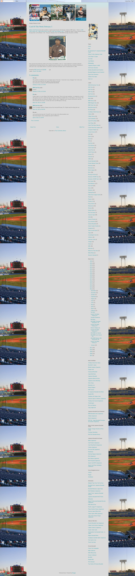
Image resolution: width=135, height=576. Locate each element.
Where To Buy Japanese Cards (95, 54)
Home (57, 127)
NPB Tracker (91, 389)
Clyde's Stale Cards (92, 529)
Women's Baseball (92, 255)
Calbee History (91, 116)
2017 (91, 279)
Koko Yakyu (91, 383)
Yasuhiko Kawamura (95, 317)
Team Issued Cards (92, 230)
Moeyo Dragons (91, 387)
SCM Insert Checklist (93, 67)
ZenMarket (90, 477)
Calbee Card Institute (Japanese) (95, 525)
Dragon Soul (91, 369)
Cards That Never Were (93, 125)
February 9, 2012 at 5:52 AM (39, 91)
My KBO (90, 557)
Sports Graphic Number (93, 226)
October (93, 294)
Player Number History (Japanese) (96, 509)
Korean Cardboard (92, 555)
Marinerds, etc (91, 385)
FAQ (89, 48)
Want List (90, 79)
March (92, 308)
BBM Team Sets (92, 105)
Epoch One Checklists (93, 74)
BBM (89, 98)
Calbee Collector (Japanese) (94, 527)
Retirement (90, 205)
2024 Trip (90, 91)
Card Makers (91, 61)
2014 (91, 285)
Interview (90, 156)
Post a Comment (35, 120)
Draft (89, 134)
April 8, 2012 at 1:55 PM (38, 117)
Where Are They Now (93, 250)
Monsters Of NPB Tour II (93, 179)
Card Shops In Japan (93, 56)
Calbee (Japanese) (92, 415)
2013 (91, 287)
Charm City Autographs (93, 548)
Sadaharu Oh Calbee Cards (94, 396)
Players (90, 199)
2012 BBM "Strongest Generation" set (96, 322)
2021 (91, 271)
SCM (89, 217)
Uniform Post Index (92, 76)
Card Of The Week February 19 (95, 325)
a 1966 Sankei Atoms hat (43, 31)
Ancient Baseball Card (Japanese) (96, 523)
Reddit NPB (91, 394)
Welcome (90, 248)
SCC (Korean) (91, 561)
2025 (91, 263)
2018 (91, 277)
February (93, 310)
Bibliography (91, 63)
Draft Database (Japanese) (94, 491)
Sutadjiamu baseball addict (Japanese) (97, 537)
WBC (89, 246)
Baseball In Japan (92, 365)
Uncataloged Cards (92, 235)
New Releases (91, 183)
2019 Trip (90, 89)
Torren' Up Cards (92, 542)
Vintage (90, 241)
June (92, 302)
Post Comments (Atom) (60, 130)
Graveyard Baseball (92, 371)
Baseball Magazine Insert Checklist (96, 72)
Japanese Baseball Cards (52, 8)
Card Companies (92, 118)
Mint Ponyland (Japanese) (94, 460)
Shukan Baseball (92, 223)
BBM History (91, 100)
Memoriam (90, 167)
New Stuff (90, 185)
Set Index (90, 58)
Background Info (92, 96)
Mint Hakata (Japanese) (93, 458)
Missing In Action (92, 174)
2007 (91, 355)
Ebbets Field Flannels (34, 30)
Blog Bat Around (92, 107)
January (93, 345)
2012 (91, 289)
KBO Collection (91, 550)
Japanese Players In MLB (94, 65)
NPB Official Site (92, 504)
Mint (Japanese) (91, 456)
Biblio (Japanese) (92, 440)
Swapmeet (90, 228)
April (92, 306)
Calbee (89, 114)
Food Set (90, 143)
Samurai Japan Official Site (94, 511)
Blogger (74, 572)
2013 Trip (90, 87)
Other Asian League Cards (94, 194)
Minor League (91, 170)
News (89, 188)
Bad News (93, 319)
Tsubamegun (91, 403)
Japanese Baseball (92, 376)
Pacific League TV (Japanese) (95, 506)
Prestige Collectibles (93, 432)
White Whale (91, 252)
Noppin (89, 474)
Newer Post (33, 127)
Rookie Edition (91, 210)
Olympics (90, 190)
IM (33, 78)
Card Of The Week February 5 (95, 342)
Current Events (91, 132)
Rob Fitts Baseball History (94, 434)
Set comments (91, 221)
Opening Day (91, 192)
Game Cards (91, 147)
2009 (91, 351)
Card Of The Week (37, 71)
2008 (91, 353)
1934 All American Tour (93, 85)
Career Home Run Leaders (94, 127)
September (93, 296)
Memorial (90, 165)
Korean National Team (93, 163)
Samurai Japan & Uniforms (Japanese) (97, 398)
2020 (91, 273)
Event (89, 138)
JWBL (89, 158)
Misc (89, 172)
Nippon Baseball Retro (93, 535)
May (92, 304)
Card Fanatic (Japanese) (93, 442)
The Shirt (93, 312)
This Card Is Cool (92, 540)
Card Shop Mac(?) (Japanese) (95, 445)
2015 (91, 283)
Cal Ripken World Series (93, 111)
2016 (91, 281)
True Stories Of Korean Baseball (95, 564)
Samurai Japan (91, 214)
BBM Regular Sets (92, 102)
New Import (90, 181)
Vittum (89, 244)
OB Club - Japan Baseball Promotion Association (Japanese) (96, 421)
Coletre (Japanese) (92, 447)
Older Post (81, 127)
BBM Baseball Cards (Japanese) (95, 413)
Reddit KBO (91, 559)
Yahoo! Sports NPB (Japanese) (95, 513)
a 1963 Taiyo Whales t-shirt (57, 31)
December (93, 290)
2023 (91, 267)
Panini (89, 196)
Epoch (89, 136)
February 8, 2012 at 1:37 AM (39, 84)
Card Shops (91, 123)
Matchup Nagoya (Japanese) (94, 454)
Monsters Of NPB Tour (93, 176)
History (89, 154)
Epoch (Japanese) (92, 418)
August (93, 298)
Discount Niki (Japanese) (94, 449)
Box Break (90, 109)
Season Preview (92, 219)
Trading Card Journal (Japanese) (95, 400)
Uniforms (90, 237)
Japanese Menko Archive (94, 378)
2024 (91, 265)
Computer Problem (92, 129)
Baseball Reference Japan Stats (95, 488)
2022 (91, 269)
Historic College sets (95, 327)
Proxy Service (91, 203)
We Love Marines (92, 405)
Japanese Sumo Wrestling (94, 380)
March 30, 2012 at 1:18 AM (39, 102)
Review (89, 208)
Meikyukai (90, 499)
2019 (91, 275)
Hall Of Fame (91, 152)
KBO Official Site (92, 552)
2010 (91, 349)
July (92, 300)
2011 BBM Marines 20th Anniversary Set (96, 339)
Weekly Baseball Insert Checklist (95, 70)
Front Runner (91, 145)
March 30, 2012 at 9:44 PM (39, 109)
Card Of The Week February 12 (95, 330)
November (93, 292)
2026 (91, 261)
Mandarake (90, 451)
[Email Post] (49, 69)
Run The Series (91, 212)
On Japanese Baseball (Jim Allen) (96, 391)
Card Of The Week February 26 (95, 315)
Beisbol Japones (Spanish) (94, 367)
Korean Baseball (92, 161)
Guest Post (90, 150)
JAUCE (90, 472)
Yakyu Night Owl (92, 407)
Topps (89, 232)
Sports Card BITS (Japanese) (95, 463)
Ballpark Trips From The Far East (95, 483)
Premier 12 (90, 201)
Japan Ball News (92, 374)
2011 (91, 347)
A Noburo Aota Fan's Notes (94, 362)
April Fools (90, 94)
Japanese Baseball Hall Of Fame (95, 496)
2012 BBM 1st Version (96, 333)
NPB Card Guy (36, 87)
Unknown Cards (91, 239)
